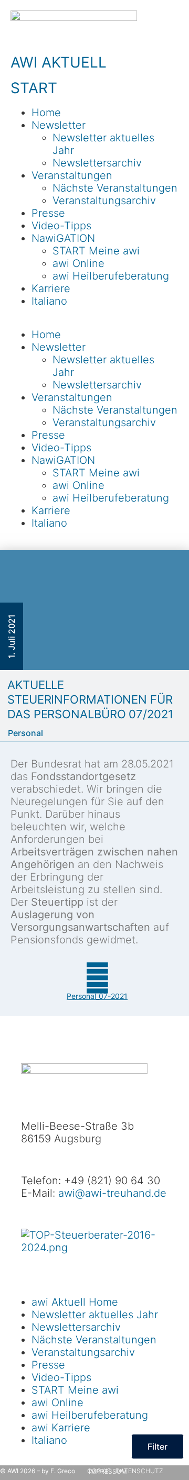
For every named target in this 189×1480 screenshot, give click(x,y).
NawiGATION (63, 238)
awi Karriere (61, 1427)
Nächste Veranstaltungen (114, 188)
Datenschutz (139, 1471)
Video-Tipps (61, 225)
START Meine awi (96, 250)
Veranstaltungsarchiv (104, 200)
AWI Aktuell (58, 62)
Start (33, 88)
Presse (48, 213)
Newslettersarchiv (97, 163)
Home (46, 112)
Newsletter (59, 125)
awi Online (78, 263)
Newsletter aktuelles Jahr (95, 1314)
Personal (25, 733)
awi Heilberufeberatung (110, 276)
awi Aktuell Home (75, 1302)
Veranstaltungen (72, 175)
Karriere (51, 288)
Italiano (49, 301)
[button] (94, 322)
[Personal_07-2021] (97, 978)
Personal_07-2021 (97, 996)
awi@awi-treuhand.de (112, 1193)
